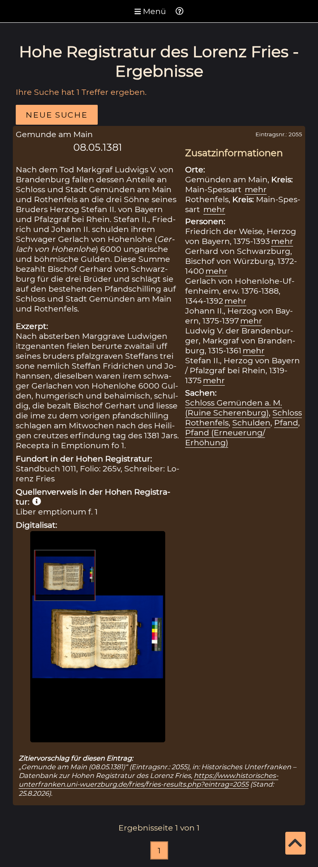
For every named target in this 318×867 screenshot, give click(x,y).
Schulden (251, 422)
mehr (256, 189)
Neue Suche (56, 115)
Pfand (286, 422)
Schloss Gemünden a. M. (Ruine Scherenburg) (233, 408)
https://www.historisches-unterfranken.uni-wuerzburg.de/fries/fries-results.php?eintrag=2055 (148, 779)
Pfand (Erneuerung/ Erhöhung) (225, 437)
